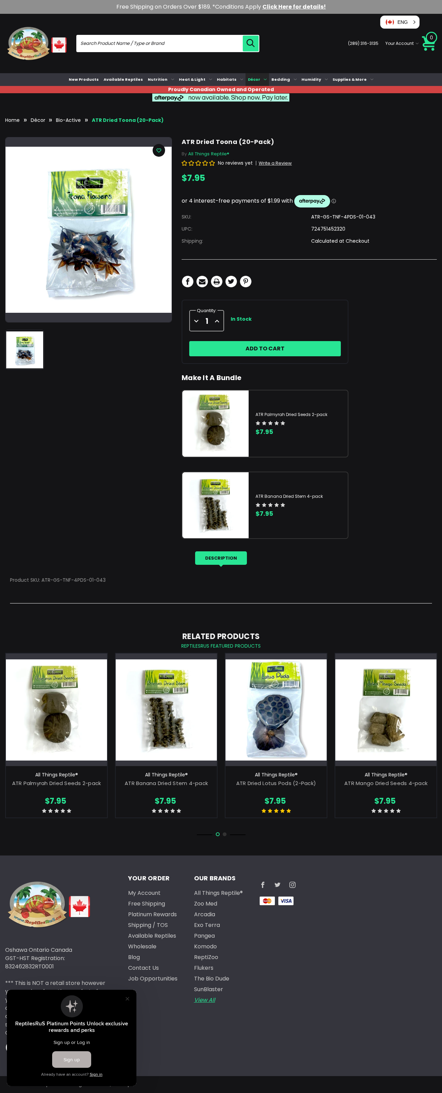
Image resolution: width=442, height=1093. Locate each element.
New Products (84, 79)
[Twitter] (231, 281)
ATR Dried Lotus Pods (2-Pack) (276, 783)
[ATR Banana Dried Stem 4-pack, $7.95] (166, 710)
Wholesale (142, 946)
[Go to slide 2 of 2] (225, 834)
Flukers (203, 968)
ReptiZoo (206, 957)
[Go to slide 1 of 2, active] (218, 834)
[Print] (217, 281)
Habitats (227, 79)
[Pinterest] (246, 281)
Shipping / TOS (148, 925)
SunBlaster (208, 989)
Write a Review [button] (275, 163)
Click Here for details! (294, 7)
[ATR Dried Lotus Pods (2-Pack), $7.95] (276, 710)
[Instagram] (292, 885)
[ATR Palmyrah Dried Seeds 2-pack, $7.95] (56, 710)
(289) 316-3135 (363, 43)
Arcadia (204, 914)
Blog (134, 957)
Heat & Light (192, 79)
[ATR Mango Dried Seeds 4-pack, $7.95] (385, 710)
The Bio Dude (211, 979)
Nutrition (157, 79)
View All (204, 1000)
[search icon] (251, 43)
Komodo (205, 946)
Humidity (311, 79)
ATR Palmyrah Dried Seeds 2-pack (291, 414)
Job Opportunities (152, 979)
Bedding (280, 79)
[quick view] (56, 721)
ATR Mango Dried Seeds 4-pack (385, 783)
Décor (254, 79)
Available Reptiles (123, 79)
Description (221, 558)
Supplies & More (350, 79)
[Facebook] (188, 281)
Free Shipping (146, 904)
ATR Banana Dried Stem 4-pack (289, 496)
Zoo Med (205, 904)
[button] (400, 22)
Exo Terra (207, 925)
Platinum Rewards (152, 914)
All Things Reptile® (218, 893)
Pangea (204, 936)
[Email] (202, 281)
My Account (144, 893)
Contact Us (143, 968)
